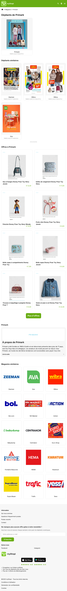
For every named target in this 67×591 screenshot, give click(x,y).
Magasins (8, 9)
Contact (3, 522)
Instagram (37, 548)
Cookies (3, 588)
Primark (15, 9)
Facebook (4, 548)
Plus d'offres (33, 316)
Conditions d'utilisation (8, 582)
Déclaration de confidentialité (10, 585)
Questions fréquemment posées (11, 516)
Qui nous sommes (6, 513)
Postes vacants (6, 519)
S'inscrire (7, 539)
